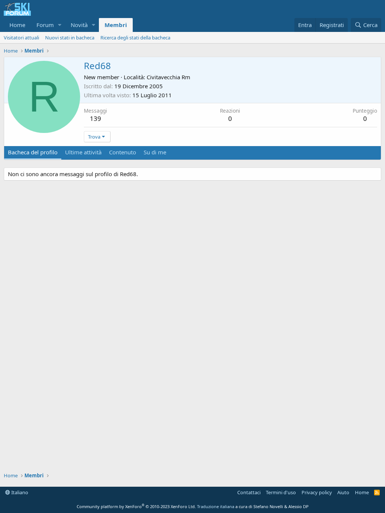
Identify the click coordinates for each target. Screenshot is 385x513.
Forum (45, 25)
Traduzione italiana (215, 506)
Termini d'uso (281, 492)
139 (95, 118)
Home (17, 25)
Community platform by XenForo (136, 506)
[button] (60, 25)
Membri (116, 25)
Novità (79, 25)
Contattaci (249, 492)
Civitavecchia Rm (168, 77)
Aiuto (343, 492)
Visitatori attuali (21, 37)
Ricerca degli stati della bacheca (135, 37)
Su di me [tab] (155, 152)
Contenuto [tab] (122, 152)
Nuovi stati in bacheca (69, 37)
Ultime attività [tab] (83, 152)
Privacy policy (317, 492)
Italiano (19, 492)
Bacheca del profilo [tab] (33, 152)
